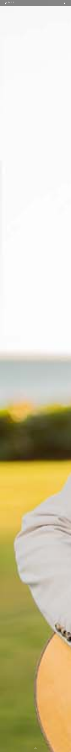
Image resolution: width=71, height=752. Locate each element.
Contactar (46, 3)
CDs (41, 3)
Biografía (29, 3)
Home (23, 3)
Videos (36, 3)
